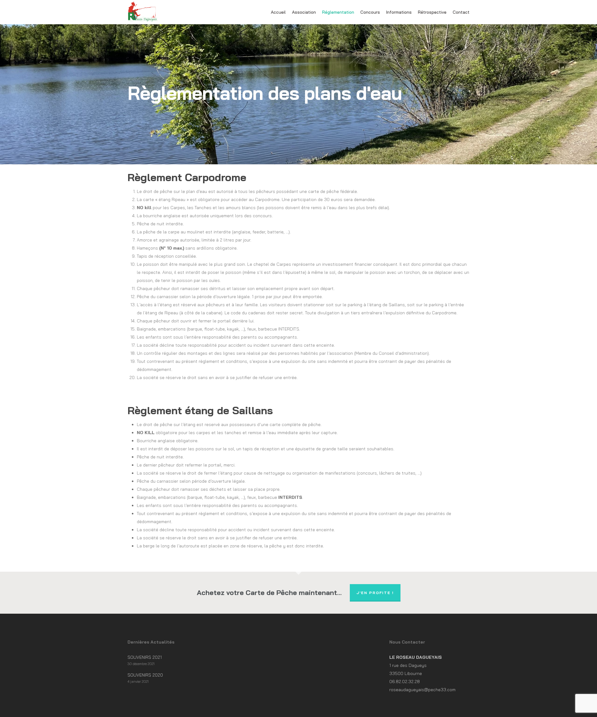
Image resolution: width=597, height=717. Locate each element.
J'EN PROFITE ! (375, 592)
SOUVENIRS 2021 (144, 657)
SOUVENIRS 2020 (145, 675)
